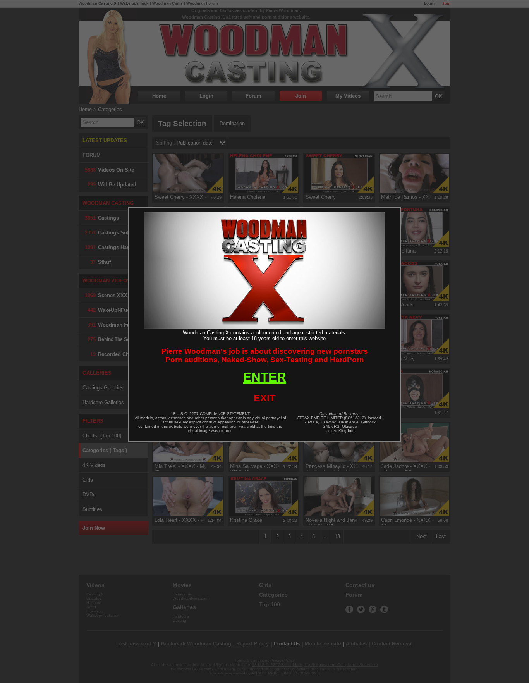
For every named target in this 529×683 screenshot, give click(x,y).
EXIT (264, 397)
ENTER (264, 377)
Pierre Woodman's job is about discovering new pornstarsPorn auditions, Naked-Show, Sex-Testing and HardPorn (264, 355)
